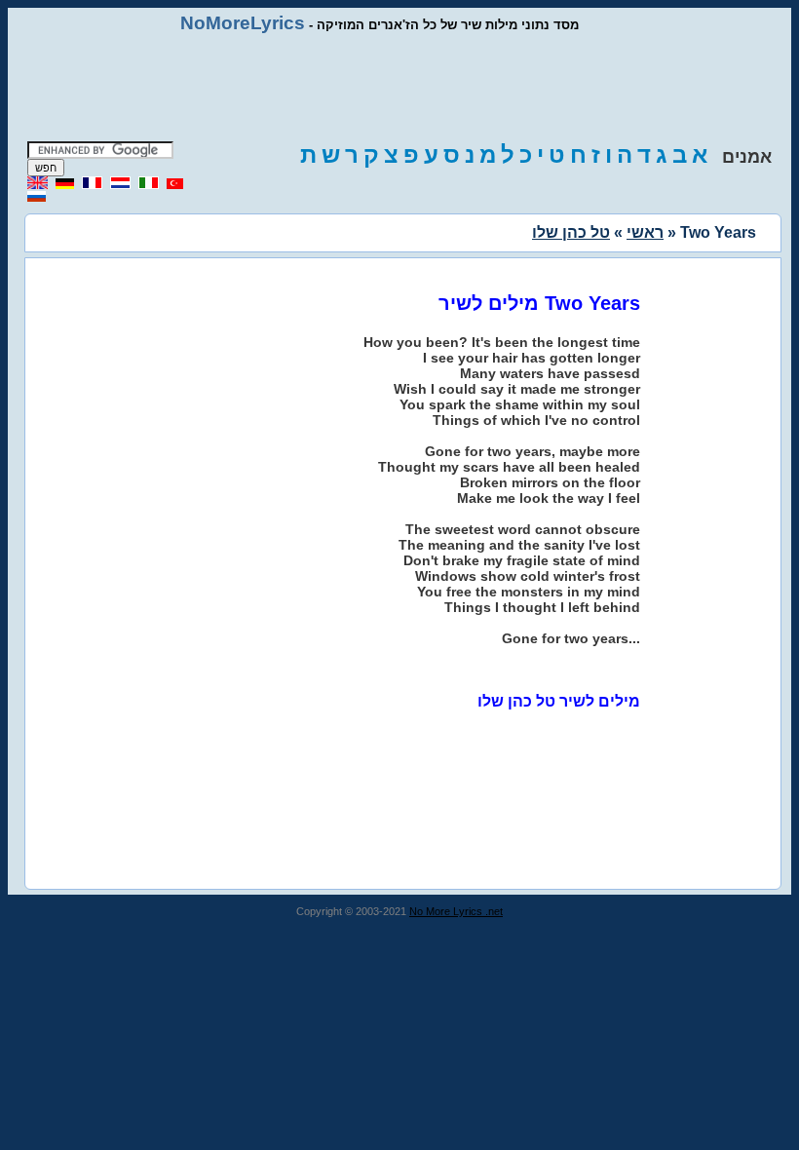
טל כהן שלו (571, 232)
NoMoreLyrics (242, 23)
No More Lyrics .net (456, 911)
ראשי (645, 232)
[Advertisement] (399, 88)
